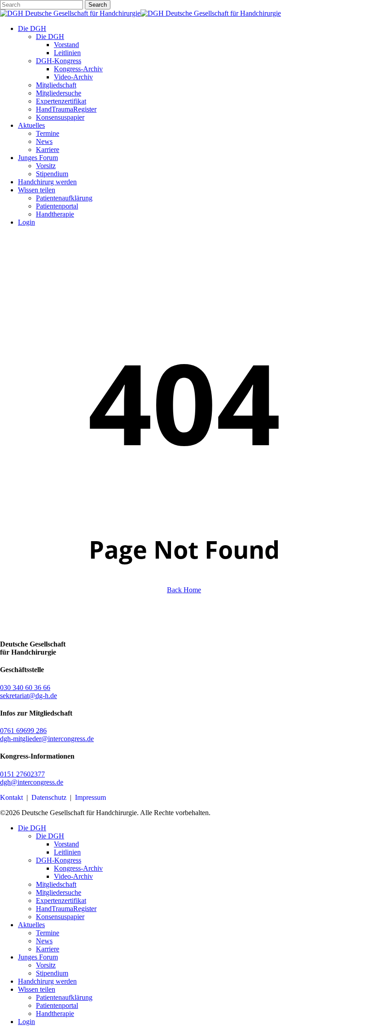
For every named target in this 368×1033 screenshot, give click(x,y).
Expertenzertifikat (61, 900)
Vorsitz (46, 965)
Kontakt (11, 797)
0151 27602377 (22, 774)
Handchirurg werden (47, 981)
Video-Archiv (73, 876)
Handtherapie (55, 1013)
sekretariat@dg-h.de (28, 695)
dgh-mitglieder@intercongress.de (47, 738)
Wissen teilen (36, 989)
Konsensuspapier (60, 916)
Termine (47, 933)
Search (97, 4)
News (44, 941)
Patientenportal (57, 1005)
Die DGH (32, 828)
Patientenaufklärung (64, 997)
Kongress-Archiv (78, 868)
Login (26, 1021)
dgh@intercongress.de (31, 782)
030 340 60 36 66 (25, 687)
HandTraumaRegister (66, 908)
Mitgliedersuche (58, 892)
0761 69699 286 (23, 730)
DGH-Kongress (58, 860)
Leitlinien (67, 852)
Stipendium (52, 973)
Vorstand (66, 844)
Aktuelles (31, 925)
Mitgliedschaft (56, 884)
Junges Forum (38, 957)
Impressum (90, 797)
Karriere (47, 949)
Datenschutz (48, 797)
